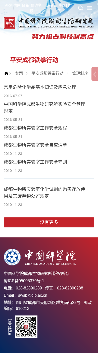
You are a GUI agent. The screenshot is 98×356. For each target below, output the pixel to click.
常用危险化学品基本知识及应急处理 (40, 87)
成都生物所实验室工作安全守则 (35, 162)
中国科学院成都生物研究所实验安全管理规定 (44, 108)
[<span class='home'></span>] (7, 73)
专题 (19, 73)
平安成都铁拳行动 (47, 73)
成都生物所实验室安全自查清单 (35, 145)
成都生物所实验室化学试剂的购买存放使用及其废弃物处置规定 (44, 193)
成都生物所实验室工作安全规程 (35, 128)
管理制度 (80, 73)
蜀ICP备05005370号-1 (24, 281)
